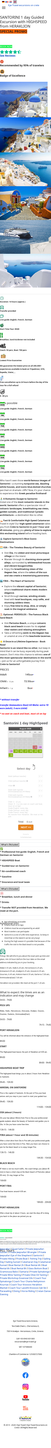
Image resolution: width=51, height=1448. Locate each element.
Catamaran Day (30, 1261)
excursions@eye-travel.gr (25, 1341)
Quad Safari (18, 1248)
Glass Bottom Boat (37, 1268)
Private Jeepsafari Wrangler (23, 1252)
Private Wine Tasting (10, 1274)
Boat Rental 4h (33, 1265)
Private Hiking (7, 1258)
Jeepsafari (5, 1248)
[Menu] (3, 8)
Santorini (38, 1255)
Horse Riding (28, 1291)
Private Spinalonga (39, 1271)
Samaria (24, 1271)
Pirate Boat (22, 1258)
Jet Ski (43, 1287)
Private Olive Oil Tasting (35, 1274)
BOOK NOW (6, 46)
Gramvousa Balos (9, 1271)
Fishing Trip (36, 1258)
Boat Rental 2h (16, 1265)
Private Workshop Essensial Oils (16, 1278)
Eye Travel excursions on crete (23, 5)
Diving (16, 1291)
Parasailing (5, 1291)
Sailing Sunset (13, 1261)
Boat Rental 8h (18, 1268)
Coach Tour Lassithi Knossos (23, 1287)
